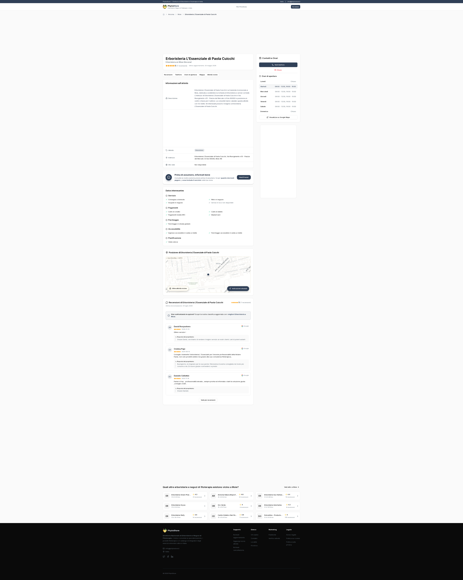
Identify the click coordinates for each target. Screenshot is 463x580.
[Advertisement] (231, 34)
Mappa (202, 75)
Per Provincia (241, 7)
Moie (179, 14)
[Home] (164, 14)
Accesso (295, 7)
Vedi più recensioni (208, 400)
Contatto (254, 538)
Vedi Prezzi (244, 177)
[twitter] (164, 556)
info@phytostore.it (293, 1)
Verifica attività (274, 538)
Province (254, 546)
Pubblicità (272, 535)
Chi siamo (254, 535)
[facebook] (168, 556)
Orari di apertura (190, 75)
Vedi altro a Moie (290, 487)
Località (254, 542)
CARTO (180, 258)
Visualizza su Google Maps (279, 117)
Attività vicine (212, 75)
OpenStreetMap (172, 258)
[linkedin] (172, 556)
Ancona (171, 14)
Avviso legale (291, 535)
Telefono (178, 75)
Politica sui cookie (293, 538)
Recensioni (168, 75)
